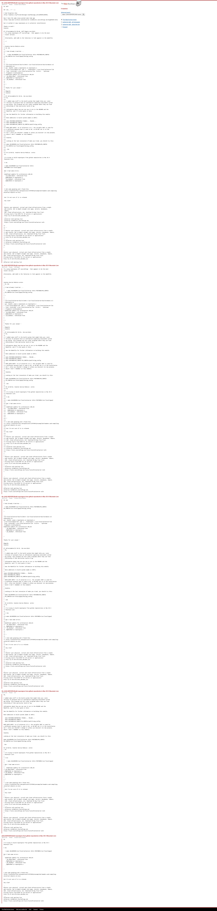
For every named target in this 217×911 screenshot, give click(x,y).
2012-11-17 (4, 4)
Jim (15, 692)
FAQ (30, 909)
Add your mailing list (21, 909)
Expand (65, 27)
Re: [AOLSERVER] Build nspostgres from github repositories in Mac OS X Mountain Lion (30, 3)
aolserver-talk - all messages (71, 22)
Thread (10, 4)
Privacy (42, 909)
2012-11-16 (4, 267)
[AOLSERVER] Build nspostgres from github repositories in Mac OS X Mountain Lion (29, 836)
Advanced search (65, 12)
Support (35, 909)
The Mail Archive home (70, 19)
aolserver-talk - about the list (71, 24)
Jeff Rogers (17, 267)
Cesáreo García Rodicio (20, 4)
